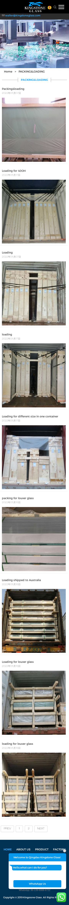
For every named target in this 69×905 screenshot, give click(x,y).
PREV (7, 828)
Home (8, 71)
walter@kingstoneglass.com (22, 15)
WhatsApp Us (37, 883)
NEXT (40, 828)
